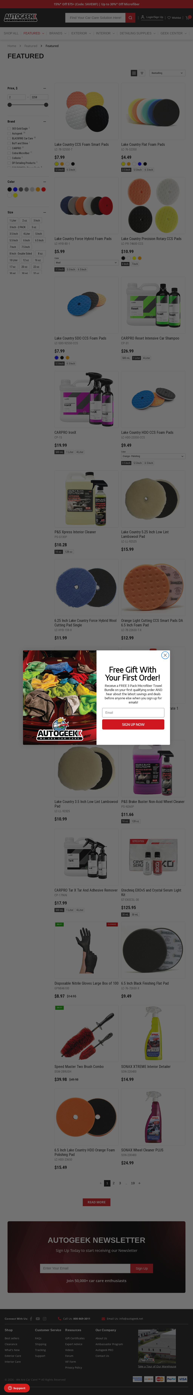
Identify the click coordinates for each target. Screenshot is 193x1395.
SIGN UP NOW (133, 724)
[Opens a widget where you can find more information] (17, 1388)
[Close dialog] (165, 655)
